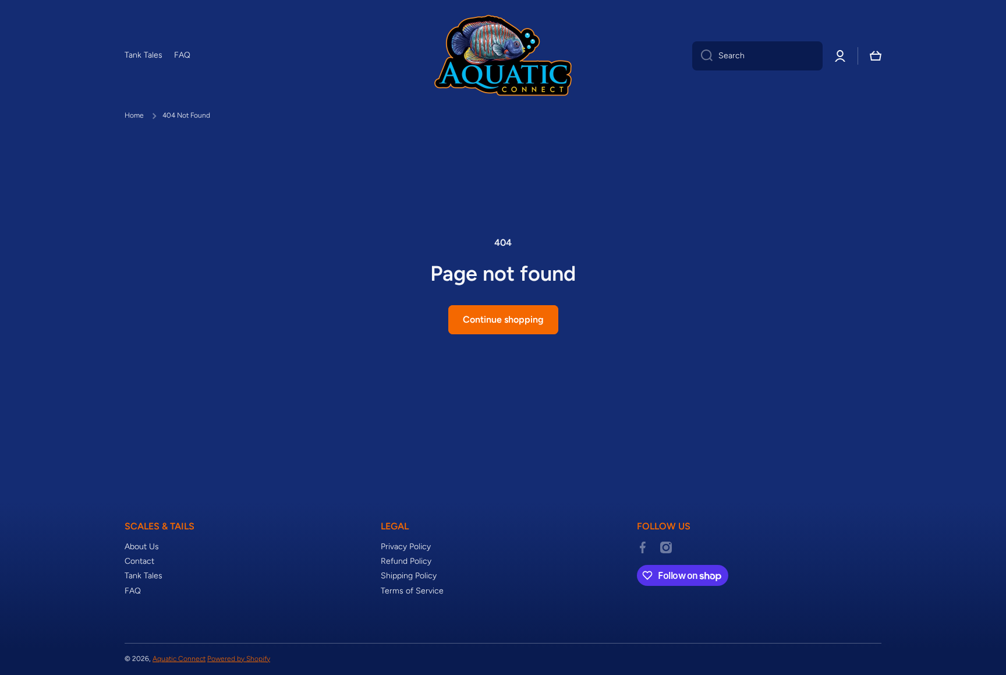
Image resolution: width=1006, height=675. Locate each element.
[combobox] (757, 55)
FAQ (133, 591)
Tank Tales (143, 576)
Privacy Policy (406, 547)
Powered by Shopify (238, 659)
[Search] (702, 55)
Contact (139, 561)
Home (134, 115)
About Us (142, 547)
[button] (875, 56)
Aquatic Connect (179, 659)
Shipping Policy (409, 576)
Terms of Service (412, 591)
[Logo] (503, 56)
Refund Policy (406, 561)
